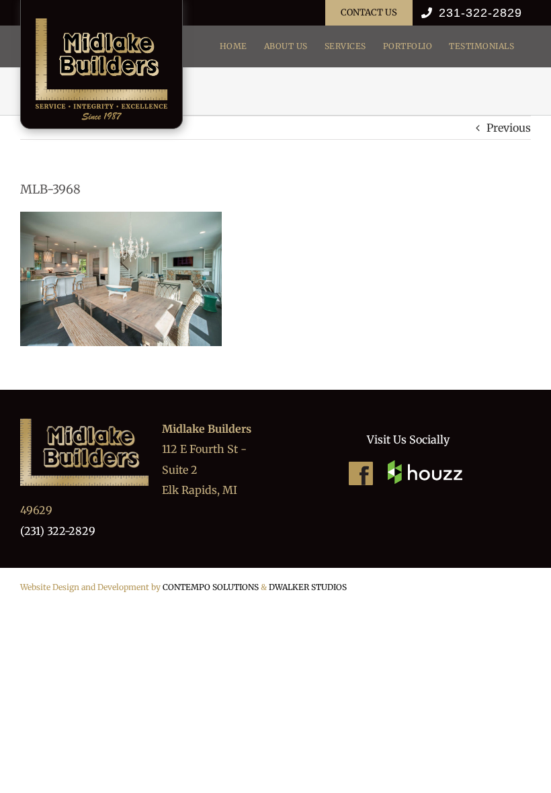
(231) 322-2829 (57, 531)
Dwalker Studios (308, 587)
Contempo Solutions (211, 587)
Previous (508, 127)
